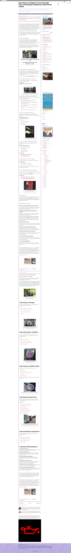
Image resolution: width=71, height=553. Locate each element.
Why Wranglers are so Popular (25, 437)
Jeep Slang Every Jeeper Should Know (26, 342)
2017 (44, 182)
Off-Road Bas (23, 109)
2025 (44, 153)
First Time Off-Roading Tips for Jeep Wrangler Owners (47, 37)
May (44, 168)
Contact (44, 69)
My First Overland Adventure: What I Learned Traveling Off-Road (48, 40)
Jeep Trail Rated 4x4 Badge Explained (26, 372)
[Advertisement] (48, 86)
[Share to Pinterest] (35, 499)
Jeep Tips (24, 13)
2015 (44, 184)
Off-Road (28, 13)
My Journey (44, 67)
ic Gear (26, 109)
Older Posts (38, 503)
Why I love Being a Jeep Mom (24, 440)
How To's (43, 13)
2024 (44, 154)
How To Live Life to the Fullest (47, 53)
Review (44, 148)
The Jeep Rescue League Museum (25, 405)
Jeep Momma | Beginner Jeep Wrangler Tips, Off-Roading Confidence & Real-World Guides (35, 4)
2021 (44, 177)
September (46, 159)
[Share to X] (34, 499)
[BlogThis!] (33, 499)
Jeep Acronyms (22, 374)
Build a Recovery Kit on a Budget (26, 102)
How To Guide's (45, 45)
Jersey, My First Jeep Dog (24, 408)
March (45, 170)
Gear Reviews (34, 13)
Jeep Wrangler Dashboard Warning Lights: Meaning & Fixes (29, 516)
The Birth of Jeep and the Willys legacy (26, 308)
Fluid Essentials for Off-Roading (26, 163)
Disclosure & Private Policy (46, 70)
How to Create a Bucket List (47, 61)
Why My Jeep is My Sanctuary (24, 411)
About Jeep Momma (23, 487)
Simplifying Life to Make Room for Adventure (47, 55)
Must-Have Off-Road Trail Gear (24, 118)
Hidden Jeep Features (23, 375)
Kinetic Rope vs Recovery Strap (26, 100)
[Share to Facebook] (34, 499)
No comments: (29, 268)
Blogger (37, 551)
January (45, 173)
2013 (44, 187)
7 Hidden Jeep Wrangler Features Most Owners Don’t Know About (31, 507)
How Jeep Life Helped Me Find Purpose (47, 60)
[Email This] (32, 499)
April (45, 169)
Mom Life (44, 62)
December (45, 155)
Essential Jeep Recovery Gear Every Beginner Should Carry (47, 39)
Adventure (44, 141)
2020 (44, 178)
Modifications (44, 147)
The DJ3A (21, 313)
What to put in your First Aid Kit (26, 154)
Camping (39, 13)
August (45, 164)
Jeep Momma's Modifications (47, 46)
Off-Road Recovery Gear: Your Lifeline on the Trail (47, 160)
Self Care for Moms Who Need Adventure (47, 57)
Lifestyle (44, 146)
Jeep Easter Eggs (23, 371)
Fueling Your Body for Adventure (47, 58)
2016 (44, 183)
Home (20, 13)
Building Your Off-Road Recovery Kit (25, 83)
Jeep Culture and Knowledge (27, 275)
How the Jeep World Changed (47, 42)
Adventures (48, 13)
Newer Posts (21, 503)
